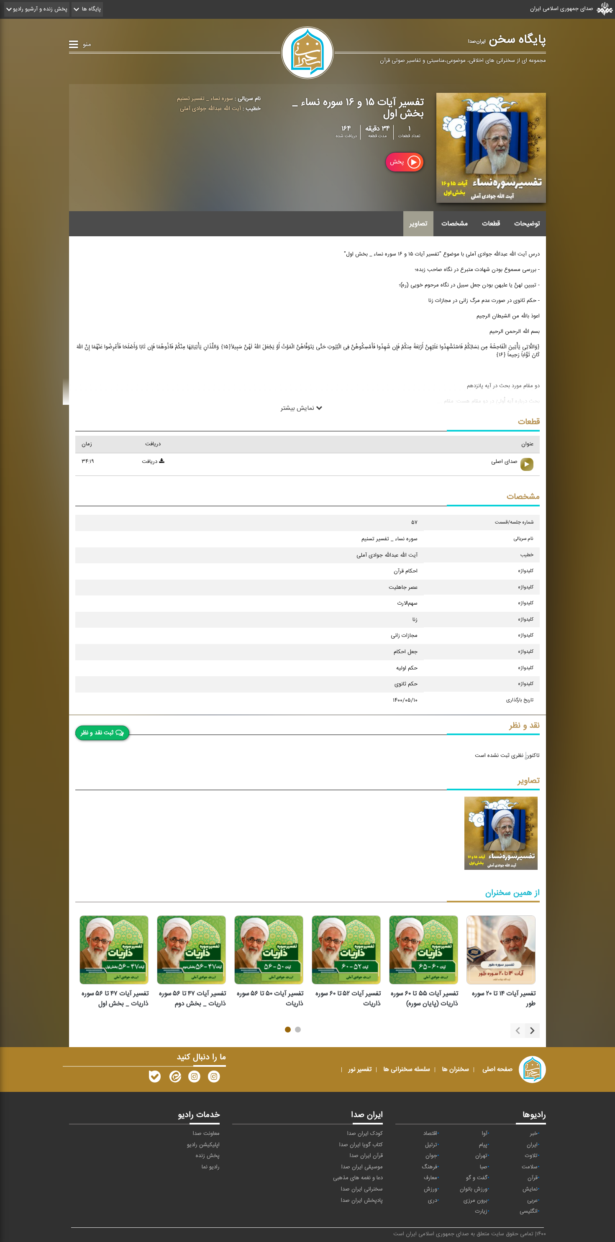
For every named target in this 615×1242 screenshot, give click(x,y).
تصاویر (418, 223)
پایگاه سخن (507, 40)
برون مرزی (475, 1200)
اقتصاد (430, 1133)
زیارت (481, 1211)
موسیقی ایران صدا (362, 1167)
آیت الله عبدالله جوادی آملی (210, 108)
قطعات (491, 223)
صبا (483, 1167)
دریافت (150, 461)
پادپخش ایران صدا (362, 1200)
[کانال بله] (154, 1078)
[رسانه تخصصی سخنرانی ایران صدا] (213, 1078)
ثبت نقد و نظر (97, 733)
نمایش (530, 1189)
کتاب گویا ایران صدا (361, 1145)
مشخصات (454, 223)
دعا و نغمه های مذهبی (358, 1178)
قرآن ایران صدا (366, 1155)
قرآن (533, 1178)
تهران (481, 1155)
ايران (532, 1145)
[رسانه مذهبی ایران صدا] (194, 1078)
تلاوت (531, 1155)
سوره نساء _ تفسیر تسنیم (205, 98)
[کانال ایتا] (174, 1078)
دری (432, 1200)
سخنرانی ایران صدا (362, 1189)
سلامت (530, 1167)
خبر (534, 1133)
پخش (397, 162)
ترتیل (431, 1145)
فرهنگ (429, 1167)
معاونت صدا (206, 1133)
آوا (484, 1133)
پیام (483, 1145)
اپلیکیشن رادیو (203, 1145)
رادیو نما (211, 1167)
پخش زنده (208, 1155)
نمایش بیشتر (298, 407)
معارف (430, 1178)
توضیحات (527, 223)
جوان (431, 1155)
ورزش (430, 1189)
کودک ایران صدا (365, 1133)
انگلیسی (529, 1211)
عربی (532, 1200)
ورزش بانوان (473, 1189)
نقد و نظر (525, 726)
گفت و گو (476, 1178)
